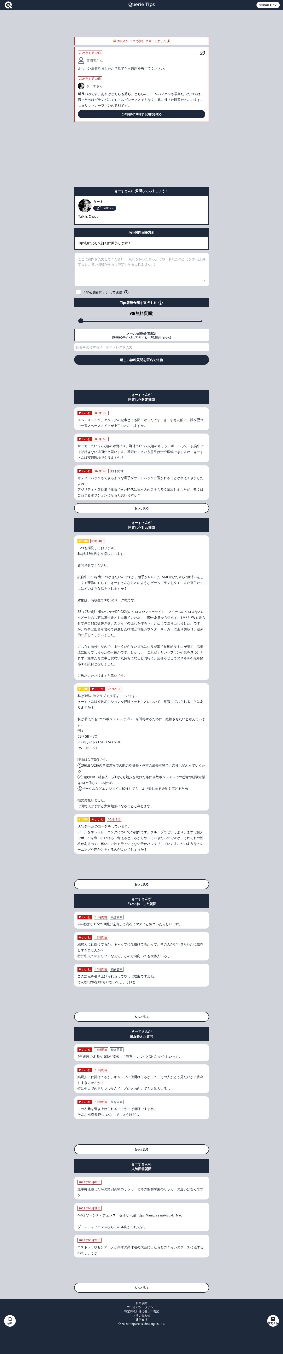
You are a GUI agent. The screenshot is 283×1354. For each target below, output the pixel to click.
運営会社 (141, 1319)
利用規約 (141, 1303)
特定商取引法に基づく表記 (141, 1311)
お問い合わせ (141, 1315)
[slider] (80, 320)
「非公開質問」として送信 (102, 292)
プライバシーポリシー (141, 1307)
